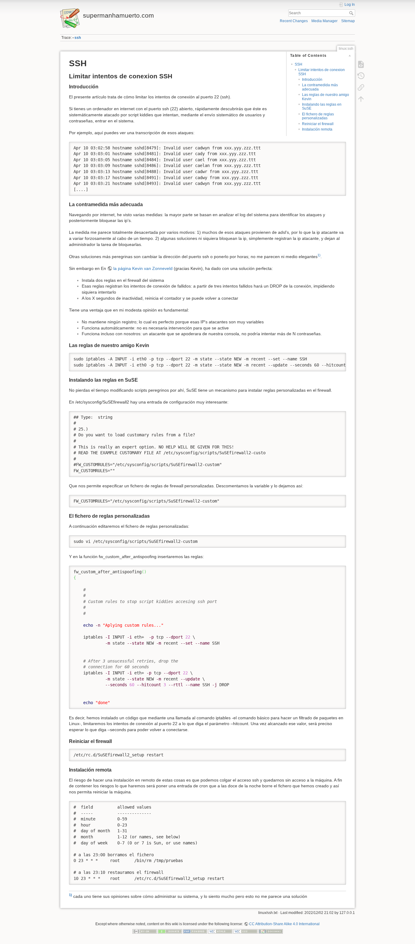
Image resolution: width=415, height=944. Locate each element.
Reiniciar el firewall (318, 124)
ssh (77, 38)
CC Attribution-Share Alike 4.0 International (284, 924)
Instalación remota (317, 129)
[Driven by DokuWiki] (271, 931)
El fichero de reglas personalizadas (318, 116)
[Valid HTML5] (220, 931)
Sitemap (348, 21)
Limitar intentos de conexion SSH (321, 72)
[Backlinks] (361, 87)
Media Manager (324, 21)
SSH (298, 64)
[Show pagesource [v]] (361, 64)
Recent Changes (294, 21)
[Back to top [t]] (361, 99)
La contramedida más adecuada (320, 87)
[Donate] (170, 931)
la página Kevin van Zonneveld (143, 268)
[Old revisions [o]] (361, 76)
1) (319, 255)
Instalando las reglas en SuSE (321, 106)
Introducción (312, 79)
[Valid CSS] (245, 931)
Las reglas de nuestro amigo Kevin (325, 97)
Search (352, 13)
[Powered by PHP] (195, 931)
